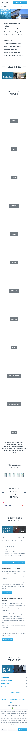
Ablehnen (4, 729)
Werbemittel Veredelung (20, 696)
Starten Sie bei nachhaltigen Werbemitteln (14, 562)
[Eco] (10, 475)
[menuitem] (4, 6)
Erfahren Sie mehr (7, 639)
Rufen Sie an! (19, 2)
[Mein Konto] (21, 6)
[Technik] (22, 475)
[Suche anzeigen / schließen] (14, 6)
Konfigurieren (22, 729)
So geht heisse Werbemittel (7, 696)
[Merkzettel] (18, 6)
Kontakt (7, 692)
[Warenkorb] (25, 6)
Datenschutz (22, 699)
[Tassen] (18, 475)
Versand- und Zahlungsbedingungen (9, 699)
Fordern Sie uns (7, 592)
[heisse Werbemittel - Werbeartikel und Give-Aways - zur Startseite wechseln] (5, 2)
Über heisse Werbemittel (16, 692)
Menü (5, 6)
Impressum (16, 702)
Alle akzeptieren (13, 729)
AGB (11, 702)
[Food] (14, 475)
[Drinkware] (5, 475)
